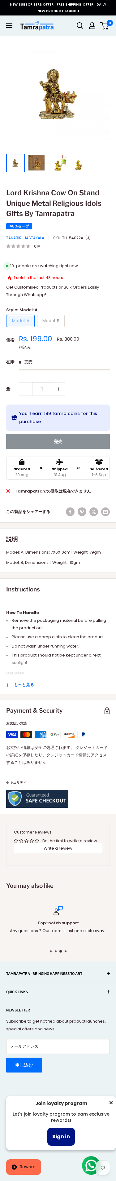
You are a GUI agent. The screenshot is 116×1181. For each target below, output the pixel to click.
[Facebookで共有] (70, 511)
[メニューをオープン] (9, 25)
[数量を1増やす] (58, 389)
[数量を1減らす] (25, 389)
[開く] (80, 25)
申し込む (24, 1065)
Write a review (58, 848)
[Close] (111, 1103)
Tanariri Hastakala (25, 238)
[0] (105, 25)
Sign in (61, 1136)
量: (8, 389)
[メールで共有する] (105, 511)
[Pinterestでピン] (82, 511)
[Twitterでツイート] (93, 511)
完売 (58, 441)
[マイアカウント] (92, 25)
